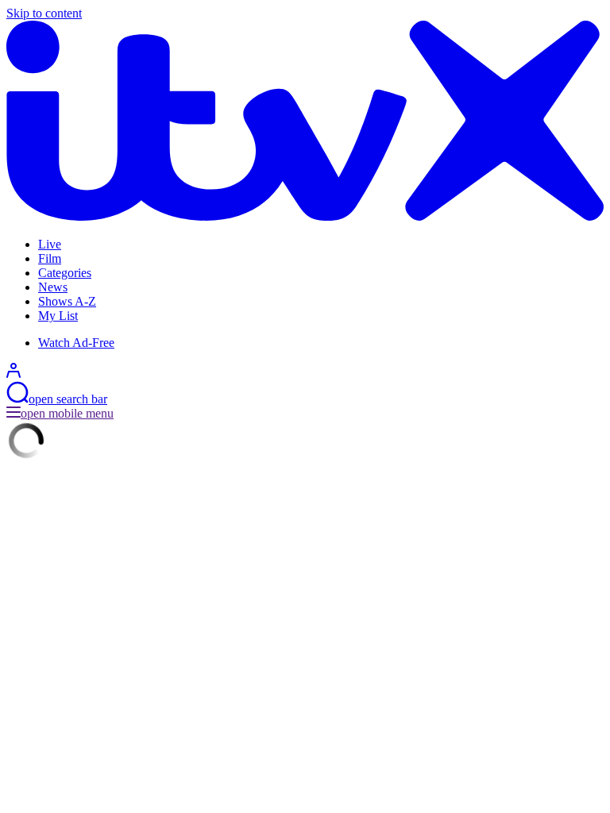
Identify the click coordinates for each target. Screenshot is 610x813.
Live (49, 244)
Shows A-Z (67, 301)
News (53, 287)
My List (58, 315)
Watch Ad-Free (76, 342)
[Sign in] (13, 373)
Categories (64, 272)
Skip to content (44, 13)
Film (49, 258)
